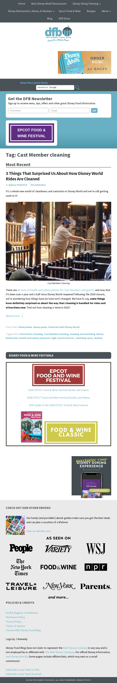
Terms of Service (15, 626)
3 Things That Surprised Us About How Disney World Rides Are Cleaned (54, 176)
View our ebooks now (38, 531)
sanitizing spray (84, 337)
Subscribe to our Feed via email (23, 674)
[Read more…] (14, 316)
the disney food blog (58, 27)
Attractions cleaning (31, 333)
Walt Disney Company (75, 648)
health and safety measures (34, 337)
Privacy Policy (13, 621)
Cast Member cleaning (56, 333)
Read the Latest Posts (34, 82)
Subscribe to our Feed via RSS (22, 669)
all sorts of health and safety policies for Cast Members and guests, (55, 290)
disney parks (40, 327)
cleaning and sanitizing (82, 333)
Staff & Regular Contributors (22, 612)
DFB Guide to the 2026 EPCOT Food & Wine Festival (58, 405)
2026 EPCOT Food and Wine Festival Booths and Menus (58, 397)
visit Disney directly (17, 656)
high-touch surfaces (62, 337)
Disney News (25, 327)
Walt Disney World (69, 327)
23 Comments (38, 184)
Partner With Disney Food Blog (23, 630)
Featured (53, 327)
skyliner (98, 337)
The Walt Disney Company (59, 652)
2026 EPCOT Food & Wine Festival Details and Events (58, 390)
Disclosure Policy (15, 617)
